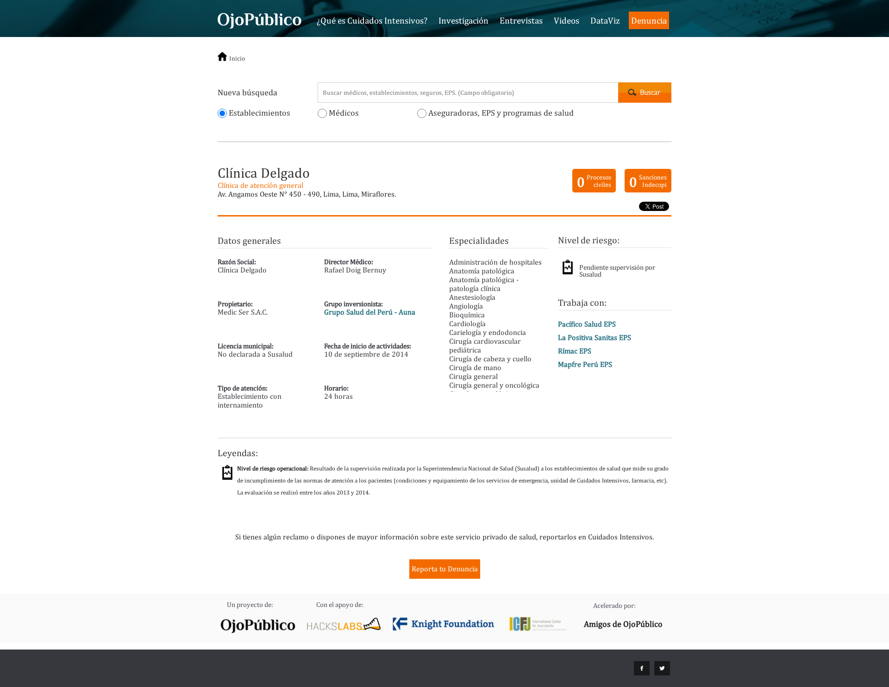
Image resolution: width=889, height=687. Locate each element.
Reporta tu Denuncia (445, 568)
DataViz (605, 20)
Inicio (237, 58)
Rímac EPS (574, 351)
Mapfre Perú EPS (585, 364)
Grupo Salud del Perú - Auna (369, 312)
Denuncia (649, 20)
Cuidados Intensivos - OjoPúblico (259, 19)
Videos (566, 20)
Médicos (343, 113)
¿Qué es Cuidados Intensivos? (372, 20)
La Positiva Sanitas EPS (594, 337)
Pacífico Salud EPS (587, 324)
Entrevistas (521, 20)
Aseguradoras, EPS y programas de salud (500, 113)
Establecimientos (258, 113)
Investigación (463, 20)
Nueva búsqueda (247, 92)
